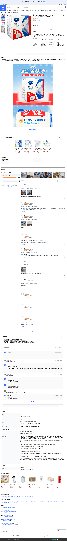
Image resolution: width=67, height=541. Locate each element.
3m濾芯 (17, 501)
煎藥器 (23, 496)
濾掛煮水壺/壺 (19, 496)
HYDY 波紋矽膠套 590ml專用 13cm (7, 523)
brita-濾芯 (9, 502)
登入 (57, 4)
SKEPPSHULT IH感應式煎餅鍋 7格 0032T (8, 511)
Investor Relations (7, 529)
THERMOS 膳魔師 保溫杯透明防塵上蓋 (7, 516)
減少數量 (36, 28)
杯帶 (37, 501)
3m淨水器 (30, 501)
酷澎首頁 (2, 12)
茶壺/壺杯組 (26, 496)
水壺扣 (52, 501)
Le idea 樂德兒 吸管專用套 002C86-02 (7, 510)
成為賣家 (65, 4)
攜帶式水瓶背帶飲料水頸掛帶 (6, 520)
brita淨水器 (21, 501)
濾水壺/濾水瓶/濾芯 (15, 12)
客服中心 (62, 4)
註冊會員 (59, 4)
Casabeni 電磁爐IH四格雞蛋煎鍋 (6, 514)
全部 (18, 7)
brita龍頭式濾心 (13, 501)
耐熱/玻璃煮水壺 (7, 496)
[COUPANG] (16, 535)
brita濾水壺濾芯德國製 (4, 502)
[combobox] (61, 181)
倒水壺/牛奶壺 (31, 496)
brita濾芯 (34, 501)
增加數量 (36, 29)
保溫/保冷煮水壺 (13, 496)
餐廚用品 (6, 12)
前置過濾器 (55, 501)
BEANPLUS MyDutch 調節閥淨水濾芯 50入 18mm (9, 524)
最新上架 (26, 180)
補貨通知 (51, 29)
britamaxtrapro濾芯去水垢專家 (5, 501)
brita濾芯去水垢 (47, 501)
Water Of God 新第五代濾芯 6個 (6, 515)
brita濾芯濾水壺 (63, 501)
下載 (44, 1)
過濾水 (59, 501)
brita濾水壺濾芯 (14, 502)
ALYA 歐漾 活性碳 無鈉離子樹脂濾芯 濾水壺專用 (8, 507)
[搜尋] (57, 7)
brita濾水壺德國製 (41, 501)
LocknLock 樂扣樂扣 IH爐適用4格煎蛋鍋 (7, 519)
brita (18, 502)
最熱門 (22, 180)
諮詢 (61, 337)
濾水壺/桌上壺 (10, 12)
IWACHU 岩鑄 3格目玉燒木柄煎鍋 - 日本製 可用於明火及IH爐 (10, 512)
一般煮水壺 (2, 496)
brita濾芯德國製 (26, 501)
